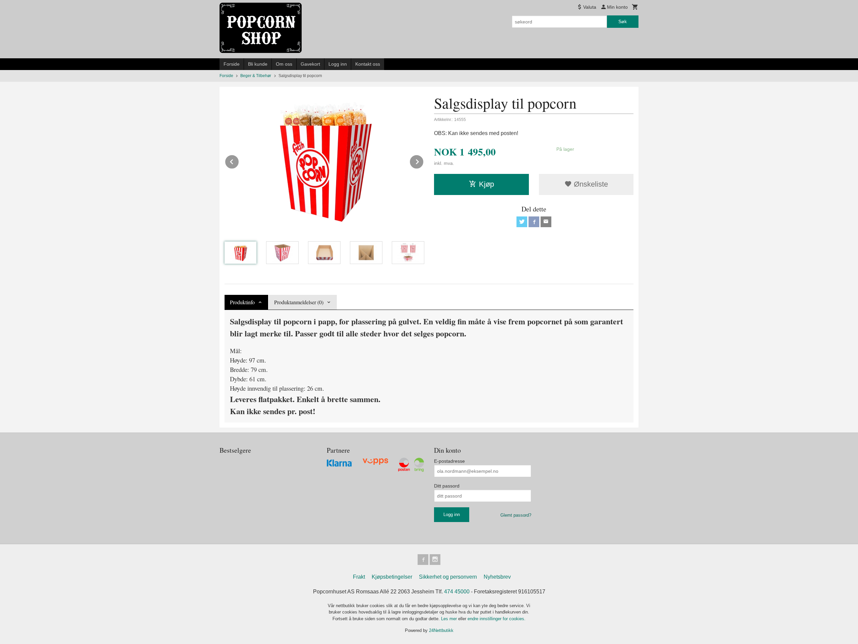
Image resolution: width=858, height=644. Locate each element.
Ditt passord (446, 486)
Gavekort (310, 64)
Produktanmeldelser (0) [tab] (298, 302)
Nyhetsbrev (497, 577)
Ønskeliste (590, 184)
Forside (232, 64)
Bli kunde (257, 64)
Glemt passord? (515, 515)
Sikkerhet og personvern (448, 577)
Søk (622, 21)
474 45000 (457, 591)
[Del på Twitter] (521, 221)
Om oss (284, 64)
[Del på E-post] (546, 221)
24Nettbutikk (441, 630)
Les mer (449, 618)
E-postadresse (449, 461)
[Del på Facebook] (534, 221)
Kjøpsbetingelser (392, 577)
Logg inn (337, 64)
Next (423, 160)
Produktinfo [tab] (242, 302)
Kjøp (486, 184)
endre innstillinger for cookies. (497, 618)
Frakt (359, 577)
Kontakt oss (367, 64)
